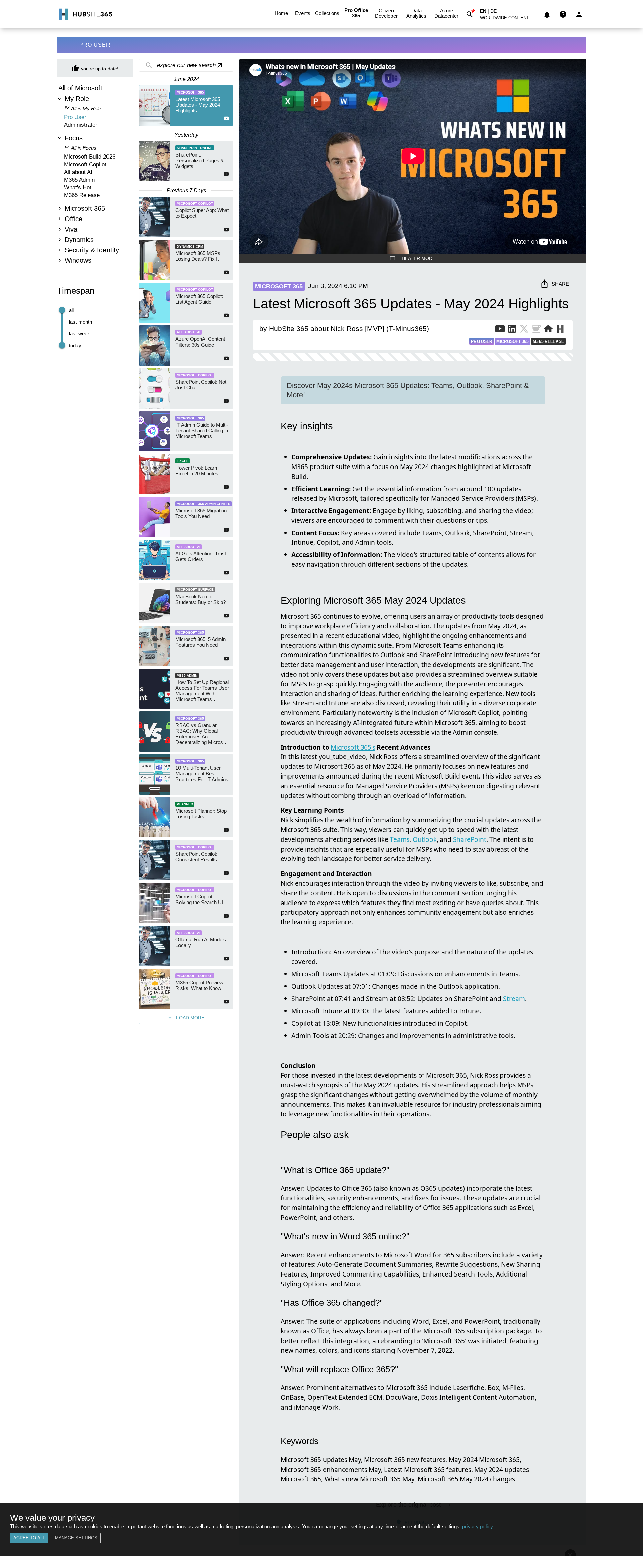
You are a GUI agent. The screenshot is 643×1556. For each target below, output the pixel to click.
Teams (399, 839)
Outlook (425, 839)
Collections (327, 13)
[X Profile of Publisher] (524, 330)
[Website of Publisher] (548, 330)
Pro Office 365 (356, 12)
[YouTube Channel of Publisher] (500, 330)
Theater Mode (417, 258)
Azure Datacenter (446, 13)
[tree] (95, 175)
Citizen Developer (386, 13)
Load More (190, 1017)
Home (281, 13)
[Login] (579, 14)
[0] (547, 14)
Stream (514, 998)
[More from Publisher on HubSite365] (560, 329)
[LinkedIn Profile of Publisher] (512, 330)
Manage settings (76, 1537)
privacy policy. (478, 1526)
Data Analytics (416, 13)
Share (560, 284)
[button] (508, 19)
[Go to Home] (84, 14)
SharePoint (469, 839)
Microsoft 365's (353, 747)
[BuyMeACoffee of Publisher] (536, 330)
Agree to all (29, 1537)
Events (302, 13)
